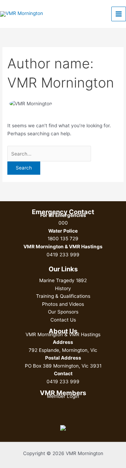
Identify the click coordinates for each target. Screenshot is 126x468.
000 (63, 223)
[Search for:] (49, 154)
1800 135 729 (63, 238)
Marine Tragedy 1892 (63, 280)
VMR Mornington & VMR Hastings (63, 334)
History (63, 288)
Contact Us (63, 320)
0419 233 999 (63, 254)
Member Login (63, 396)
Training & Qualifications (63, 296)
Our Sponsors (63, 312)
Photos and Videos (63, 304)
